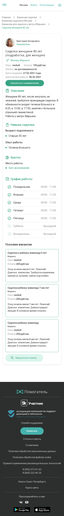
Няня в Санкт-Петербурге (32, 481)
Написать (31, 431)
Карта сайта (32, 487)
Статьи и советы (32, 439)
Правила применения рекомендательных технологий (32, 463)
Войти (34, 5)
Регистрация (47, 5)
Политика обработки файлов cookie (32, 457)
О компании (32, 445)
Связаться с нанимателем (25, 83)
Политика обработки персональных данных (32, 451)
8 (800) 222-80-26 (32, 473)
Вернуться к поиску (26, 358)
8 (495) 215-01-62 (32, 469)
